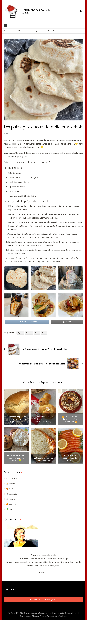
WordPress (62, 616)
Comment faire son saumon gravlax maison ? (71, 457)
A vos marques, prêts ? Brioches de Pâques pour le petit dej (43, 419)
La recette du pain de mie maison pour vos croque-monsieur (16, 419)
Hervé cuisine (42, 162)
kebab (29, 333)
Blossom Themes (39, 616)
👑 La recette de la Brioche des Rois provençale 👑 (70, 419)
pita (44, 333)
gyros (21, 333)
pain (37, 333)
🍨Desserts (11, 494)
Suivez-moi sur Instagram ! (44, 599)
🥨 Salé (9, 488)
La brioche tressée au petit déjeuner (43, 459)
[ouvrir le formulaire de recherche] (81, 11)
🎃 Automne (12, 504)
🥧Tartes (10, 483)
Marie (6, 133)
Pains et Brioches (14, 478)
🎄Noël (9, 509)
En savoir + (44, 572)
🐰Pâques (11, 499)
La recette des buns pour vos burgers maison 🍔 (16, 457)
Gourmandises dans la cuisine (35, 11)
